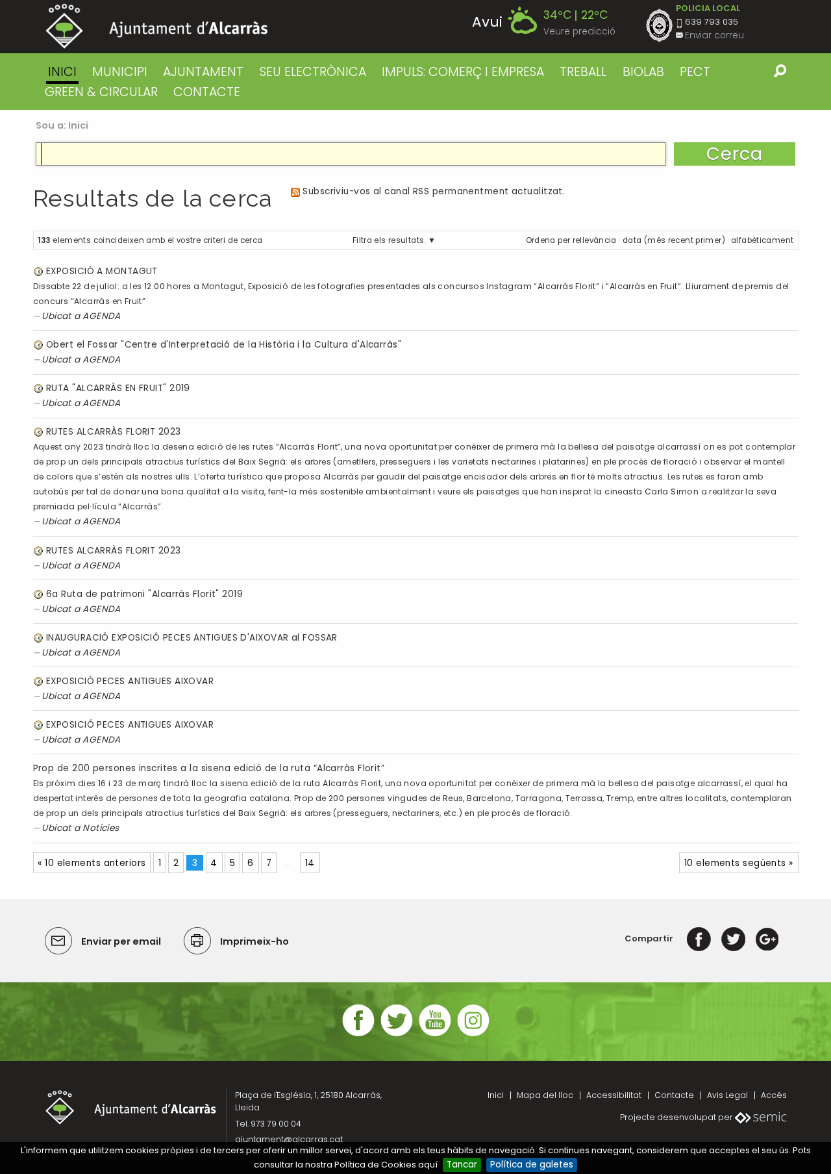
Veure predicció (579, 31)
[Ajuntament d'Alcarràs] (157, 26)
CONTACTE (206, 92)
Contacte (674, 1095)
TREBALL (583, 72)
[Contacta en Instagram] (473, 1034)
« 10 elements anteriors (91, 863)
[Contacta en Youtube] (435, 1034)
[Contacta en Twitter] (396, 1034)
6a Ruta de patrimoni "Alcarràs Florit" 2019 (144, 594)
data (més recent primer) (674, 240)
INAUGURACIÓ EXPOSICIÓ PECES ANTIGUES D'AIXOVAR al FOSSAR (192, 638)
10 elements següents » (738, 863)
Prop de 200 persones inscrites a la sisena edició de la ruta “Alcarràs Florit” (209, 768)
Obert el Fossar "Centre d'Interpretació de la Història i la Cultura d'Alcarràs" (223, 344)
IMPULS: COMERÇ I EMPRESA (463, 72)
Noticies (100, 828)
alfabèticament (762, 240)
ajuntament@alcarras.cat (289, 1139)
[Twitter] (733, 938)
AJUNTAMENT (203, 72)
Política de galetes (531, 1164)
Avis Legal (727, 1095)
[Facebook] (699, 938)
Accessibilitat (613, 1095)
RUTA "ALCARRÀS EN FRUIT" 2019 (118, 388)
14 (310, 863)
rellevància (595, 240)
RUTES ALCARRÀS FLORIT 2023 (113, 432)
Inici (62, 72)
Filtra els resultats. (389, 240)
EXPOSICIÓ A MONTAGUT (102, 271)
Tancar (462, 1164)
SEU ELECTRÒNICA (313, 72)
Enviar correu (714, 35)
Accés (774, 1095)
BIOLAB (643, 72)
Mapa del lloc (545, 1095)
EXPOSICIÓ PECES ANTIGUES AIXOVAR (130, 681)
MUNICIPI (119, 72)
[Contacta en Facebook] (358, 1034)
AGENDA (101, 316)
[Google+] (767, 938)
